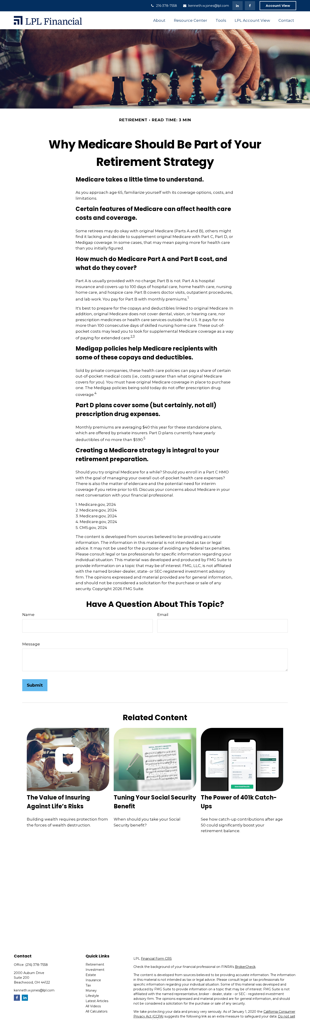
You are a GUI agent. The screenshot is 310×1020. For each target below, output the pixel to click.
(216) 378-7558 (36, 965)
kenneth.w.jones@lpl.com (208, 6)
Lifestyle (92, 996)
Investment (95, 970)
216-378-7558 (166, 6)
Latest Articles (97, 1001)
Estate (91, 975)
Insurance (93, 980)
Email (162, 614)
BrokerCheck (245, 967)
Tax (88, 985)
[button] (159, 20)
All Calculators (96, 1011)
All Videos (93, 1006)
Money (91, 991)
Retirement (95, 964)
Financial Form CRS (156, 959)
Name (28, 614)
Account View (278, 6)
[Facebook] (250, 5)
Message (31, 644)
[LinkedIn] (237, 5)
